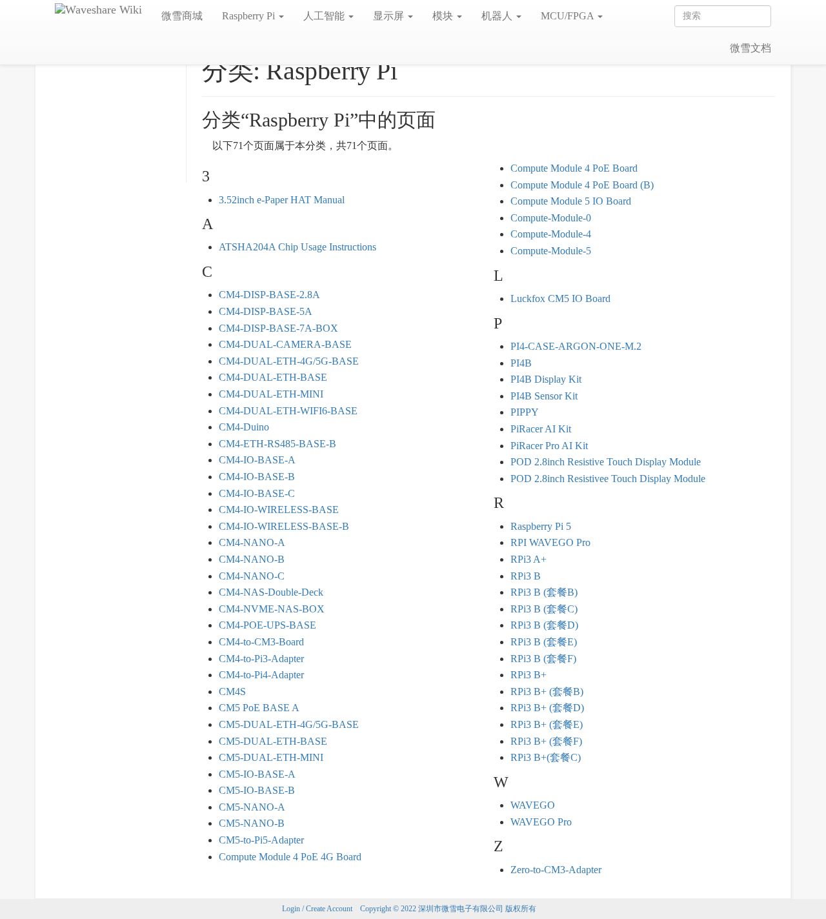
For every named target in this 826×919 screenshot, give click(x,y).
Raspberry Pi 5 (540, 526)
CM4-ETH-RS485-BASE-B (277, 443)
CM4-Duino (244, 426)
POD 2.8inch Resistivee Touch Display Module (607, 478)
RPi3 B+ (528, 674)
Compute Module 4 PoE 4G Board (290, 856)
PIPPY (524, 412)
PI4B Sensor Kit (544, 395)
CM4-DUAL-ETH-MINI (271, 394)
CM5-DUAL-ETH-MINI (271, 757)
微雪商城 (182, 15)
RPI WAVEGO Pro (550, 542)
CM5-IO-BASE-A (257, 774)
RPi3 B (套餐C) (544, 608)
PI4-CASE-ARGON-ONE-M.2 (575, 346)
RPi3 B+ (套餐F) (546, 741)
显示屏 (390, 15)
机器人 (498, 15)
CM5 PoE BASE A (259, 707)
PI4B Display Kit (545, 379)
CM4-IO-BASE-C (257, 493)
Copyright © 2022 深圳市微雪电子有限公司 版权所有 (448, 908)
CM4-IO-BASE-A (257, 459)
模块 (444, 15)
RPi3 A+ (528, 559)
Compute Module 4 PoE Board (574, 168)
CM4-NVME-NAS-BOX (272, 608)
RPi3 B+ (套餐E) (546, 724)
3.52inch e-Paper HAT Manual (282, 199)
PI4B (521, 363)
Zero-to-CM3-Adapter (555, 869)
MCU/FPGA (568, 15)
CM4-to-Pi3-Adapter (261, 658)
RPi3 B (525, 576)
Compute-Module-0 (550, 217)
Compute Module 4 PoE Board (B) (582, 184)
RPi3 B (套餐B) (544, 592)
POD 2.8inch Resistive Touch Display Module (605, 461)
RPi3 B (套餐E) (543, 641)
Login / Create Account (317, 908)
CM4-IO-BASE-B (257, 476)
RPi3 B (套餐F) (543, 658)
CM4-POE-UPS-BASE (267, 625)
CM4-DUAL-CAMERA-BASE (285, 344)
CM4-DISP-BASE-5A (265, 311)
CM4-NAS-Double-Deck (271, 592)
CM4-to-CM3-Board (261, 641)
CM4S (232, 691)
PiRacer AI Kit (540, 428)
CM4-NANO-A (252, 542)
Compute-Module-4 (550, 233)
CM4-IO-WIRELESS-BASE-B (284, 526)
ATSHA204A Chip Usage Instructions (297, 246)
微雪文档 (750, 48)
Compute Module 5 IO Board (570, 201)
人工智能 (325, 15)
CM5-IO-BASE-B (257, 790)
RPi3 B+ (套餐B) (546, 691)
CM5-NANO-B (252, 823)
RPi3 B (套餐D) (544, 625)
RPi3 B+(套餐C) (545, 757)
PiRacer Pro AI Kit (549, 445)
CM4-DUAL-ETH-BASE (273, 377)
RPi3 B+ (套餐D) (547, 707)
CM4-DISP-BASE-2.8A (269, 294)
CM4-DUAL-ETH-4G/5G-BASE (289, 361)
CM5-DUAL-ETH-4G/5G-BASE (289, 724)
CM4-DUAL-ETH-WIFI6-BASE (288, 410)
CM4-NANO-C (252, 576)
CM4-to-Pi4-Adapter (261, 674)
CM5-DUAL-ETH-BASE (273, 741)
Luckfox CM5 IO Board (560, 298)
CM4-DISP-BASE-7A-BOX (278, 328)
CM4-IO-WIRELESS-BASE (279, 509)
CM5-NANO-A (252, 807)
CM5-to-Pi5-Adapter (261, 839)
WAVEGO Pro (541, 821)
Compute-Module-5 (550, 250)
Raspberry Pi (249, 15)
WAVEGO (532, 805)
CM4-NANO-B (252, 559)
